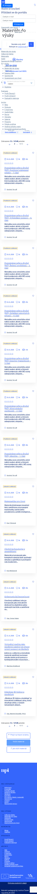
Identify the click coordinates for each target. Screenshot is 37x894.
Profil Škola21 (10, 93)
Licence (7, 800)
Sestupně (26, 132)
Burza (7, 114)
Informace (8, 787)
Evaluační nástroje (12, 98)
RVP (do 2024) (11, 65)
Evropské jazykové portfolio (15, 129)
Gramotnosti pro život (13, 78)
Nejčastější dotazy (11, 804)
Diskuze (8, 107)
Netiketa (7, 794)
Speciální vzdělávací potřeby (16, 81)
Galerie (7, 119)
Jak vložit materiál (19, 748)
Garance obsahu (10, 792)
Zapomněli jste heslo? (9, 27)
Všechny (19, 59)
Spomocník (5, 61)
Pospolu (8, 122)
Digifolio (8, 87)
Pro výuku (5, 63)
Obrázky (8, 117)
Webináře (5, 56)
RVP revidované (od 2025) (16, 71)
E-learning (9, 110)
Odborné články (7, 54)
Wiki (6, 105)
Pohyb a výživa (10, 124)
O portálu (8, 789)
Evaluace (4, 91)
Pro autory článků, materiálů (14, 797)
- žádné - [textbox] (10, 84)
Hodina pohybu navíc (13, 126)
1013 (21, 144)
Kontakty (8, 796)
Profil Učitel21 (10, 96)
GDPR (7, 802)
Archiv (3, 102)
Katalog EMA (9, 820)
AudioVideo (9, 112)
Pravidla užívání (10, 791)
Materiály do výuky (8, 51)
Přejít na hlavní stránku (19, 735)
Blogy (12, 61)
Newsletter (8, 799)
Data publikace (10, 132)
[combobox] (18, 83)
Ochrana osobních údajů (17, 883)
